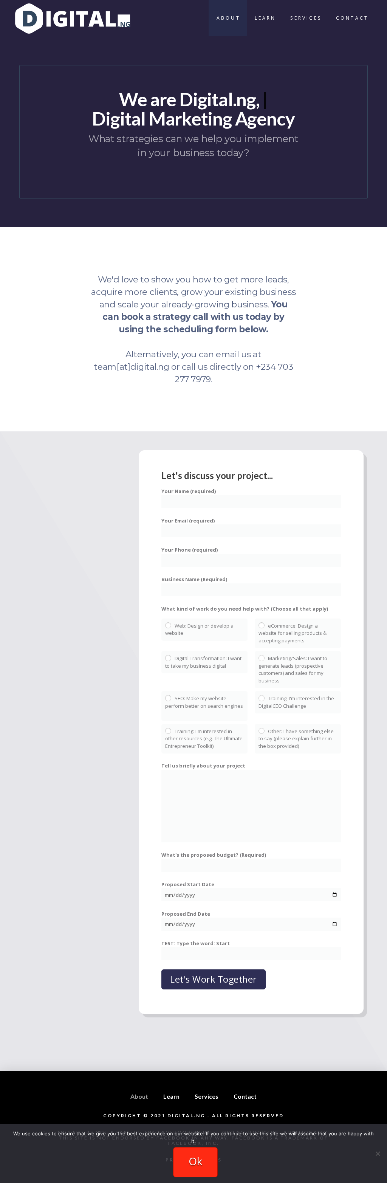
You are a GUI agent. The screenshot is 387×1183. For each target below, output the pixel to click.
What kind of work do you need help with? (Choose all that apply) (244, 608)
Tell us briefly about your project (203, 765)
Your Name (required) (188, 491)
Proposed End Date (185, 913)
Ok (195, 1161)
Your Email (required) (188, 520)
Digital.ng (186, 1115)
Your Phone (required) (189, 549)
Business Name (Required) (194, 579)
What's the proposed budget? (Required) (213, 854)
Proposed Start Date (187, 884)
